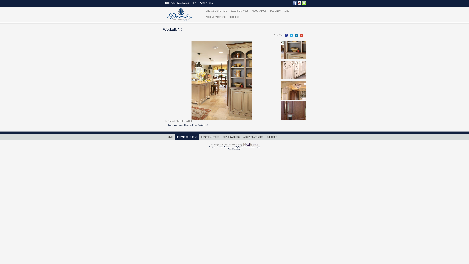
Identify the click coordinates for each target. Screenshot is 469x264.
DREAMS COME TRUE (216, 11)
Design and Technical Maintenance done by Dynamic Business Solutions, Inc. (234, 147)
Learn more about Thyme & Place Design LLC (188, 125)
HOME (170, 137)
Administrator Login (234, 149)
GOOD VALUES (259, 11)
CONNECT (234, 17)
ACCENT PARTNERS (216, 17)
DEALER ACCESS (231, 137)
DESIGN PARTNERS (279, 11)
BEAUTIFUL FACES (240, 11)
